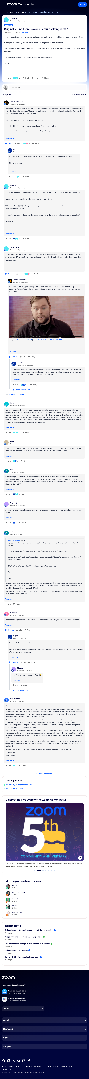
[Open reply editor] (44, 87)
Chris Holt (16, 899)
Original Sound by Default (16, 950)
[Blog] (3, 1060)
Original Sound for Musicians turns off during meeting (29, 930)
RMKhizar (13, 613)
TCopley (20, 668)
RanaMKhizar (15, 699)
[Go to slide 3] (41, 870)
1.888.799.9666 (19, 985)
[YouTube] (18, 1060)
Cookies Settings (66, 1066)
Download (8, 1029)
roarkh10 (13, 470)
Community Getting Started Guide (19, 785)
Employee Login (7, 1069)
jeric (11, 532)
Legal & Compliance (52, 1066)
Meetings (21, 12)
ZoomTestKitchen (16, 102)
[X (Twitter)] (13, 1060)
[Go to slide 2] (38, 870)
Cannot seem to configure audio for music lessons (27, 943)
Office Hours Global (24, 340)
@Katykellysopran (14, 540)
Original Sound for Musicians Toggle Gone (23, 937)
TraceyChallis (14, 247)
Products (12, 12)
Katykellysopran (15, 18)
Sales (5, 1037)
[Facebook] (28, 1060)
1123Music (13, 185)
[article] (44, 122)
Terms (4, 1066)
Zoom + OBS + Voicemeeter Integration (22, 957)
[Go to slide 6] (51, 870)
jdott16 (14, 885)
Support (7, 1046)
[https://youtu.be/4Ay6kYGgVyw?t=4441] (46, 337)
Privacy (10, 1066)
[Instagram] (23, 1060)
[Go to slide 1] (35, 870)
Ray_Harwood (17, 912)
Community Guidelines (14, 788)
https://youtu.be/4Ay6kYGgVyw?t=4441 (48, 340)
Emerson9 (13, 503)
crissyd (14, 906)
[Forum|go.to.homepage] (20, 4)
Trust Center (20, 1066)
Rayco (15, 149)
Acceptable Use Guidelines (34, 1066)
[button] (3, 4)
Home (4, 12)
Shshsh (12, 403)
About (6, 1020)
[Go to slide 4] (46, 870)
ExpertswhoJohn (18, 892)
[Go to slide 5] (49, 870)
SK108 (12, 441)
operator (20, 363)
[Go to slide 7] (54, 870)
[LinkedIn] (8, 1060)
